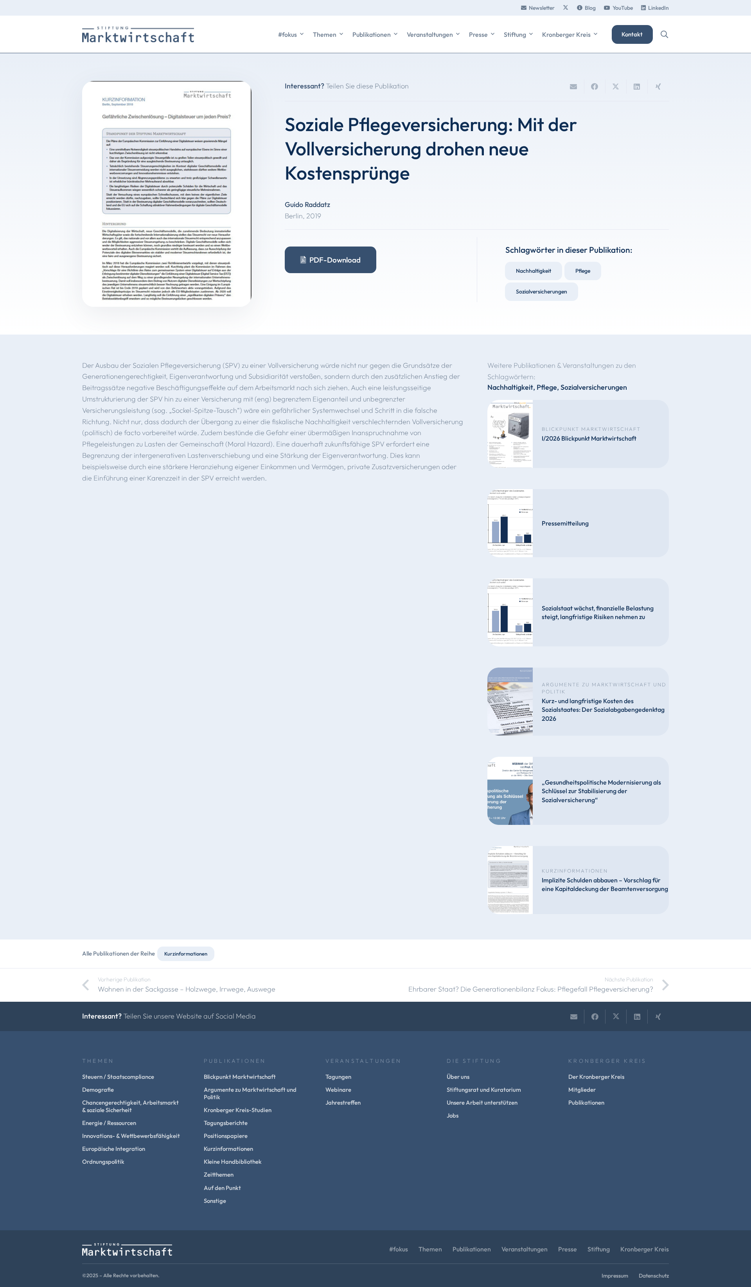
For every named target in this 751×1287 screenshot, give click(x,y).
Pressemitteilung (565, 523)
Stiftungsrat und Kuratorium (484, 1089)
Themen (430, 1249)
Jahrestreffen (343, 1102)
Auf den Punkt (222, 1188)
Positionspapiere (226, 1135)
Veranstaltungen (524, 1249)
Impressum (615, 1275)
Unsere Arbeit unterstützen (482, 1102)
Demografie (98, 1089)
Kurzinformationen (575, 871)
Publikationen (586, 1102)
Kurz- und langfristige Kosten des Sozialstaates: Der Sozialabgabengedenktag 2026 (603, 709)
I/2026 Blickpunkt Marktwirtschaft (589, 438)
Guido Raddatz (307, 204)
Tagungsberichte (226, 1123)
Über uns (458, 1076)
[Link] (565, 7)
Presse (567, 1249)
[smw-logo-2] (138, 34)
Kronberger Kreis (644, 1249)
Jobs (452, 1115)
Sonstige (215, 1200)
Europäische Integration (113, 1148)
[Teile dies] (594, 86)
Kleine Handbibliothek (233, 1161)
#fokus (398, 1249)
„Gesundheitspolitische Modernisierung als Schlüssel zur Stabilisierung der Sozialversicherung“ (601, 791)
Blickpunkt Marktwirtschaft (591, 429)
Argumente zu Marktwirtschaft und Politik (250, 1093)
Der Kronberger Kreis (596, 1076)
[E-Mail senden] (573, 86)
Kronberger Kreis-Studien (237, 1110)
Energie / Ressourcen (109, 1123)
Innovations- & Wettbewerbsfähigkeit (131, 1135)
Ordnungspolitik (103, 1161)
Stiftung (599, 1249)
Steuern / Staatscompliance (118, 1076)
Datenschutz (654, 1275)
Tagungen (338, 1076)
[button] (302, 34)
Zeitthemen (219, 1174)
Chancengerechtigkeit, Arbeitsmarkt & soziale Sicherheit (130, 1106)
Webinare (338, 1089)
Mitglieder (582, 1089)
